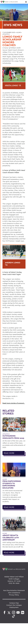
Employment (14, 607)
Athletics (6, 34)
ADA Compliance (14, 593)
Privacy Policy (14, 595)
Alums (18, 32)
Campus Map (14, 603)
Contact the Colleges (14, 605)
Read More (9, 453)
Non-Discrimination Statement (14, 590)
